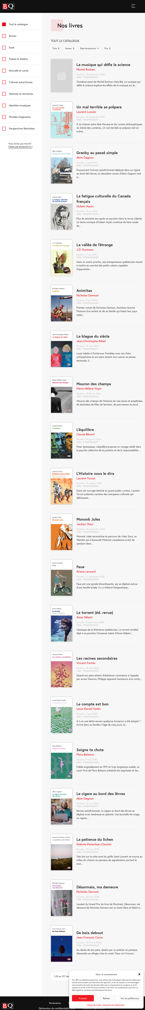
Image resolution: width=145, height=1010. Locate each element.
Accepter (83, 998)
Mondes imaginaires (19, 117)
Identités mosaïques (20, 105)
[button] (139, 974)
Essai (11, 47)
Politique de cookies (94, 1005)
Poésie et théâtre (18, 59)
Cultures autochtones (20, 82)
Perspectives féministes (22, 128)
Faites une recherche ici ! (20, 146)
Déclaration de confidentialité (113, 1005)
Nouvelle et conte (18, 70)
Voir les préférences (130, 998)
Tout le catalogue (18, 24)
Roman (12, 36)
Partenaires (55, 1003)
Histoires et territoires (21, 93)
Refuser (106, 998)
